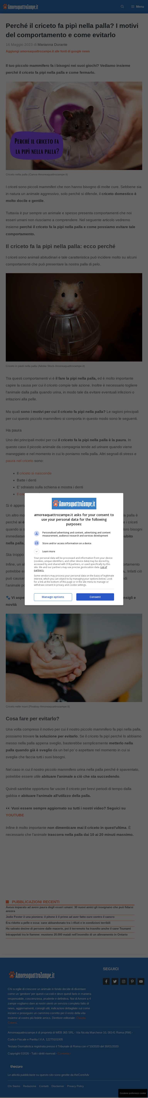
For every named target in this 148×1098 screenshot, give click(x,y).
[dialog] (74, 549)
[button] (74, 551)
